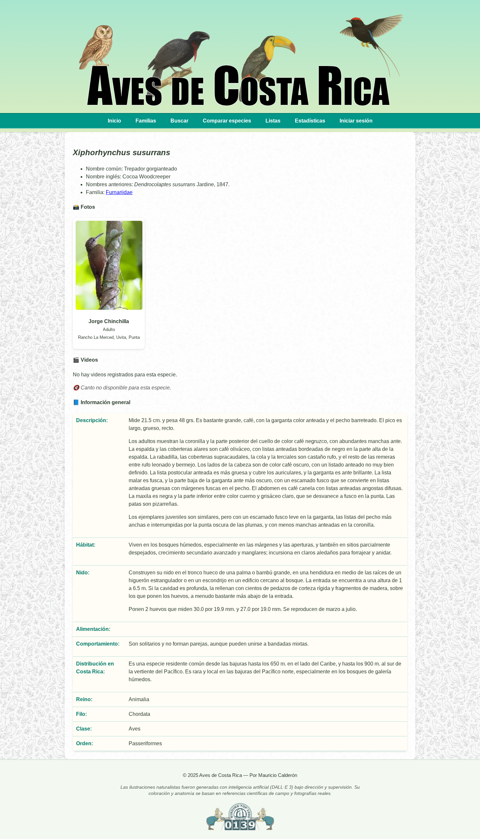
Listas (272, 120)
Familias (146, 120)
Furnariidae (119, 192)
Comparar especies (227, 120)
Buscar (179, 120)
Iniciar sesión (356, 120)
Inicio (114, 120)
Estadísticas (310, 120)
